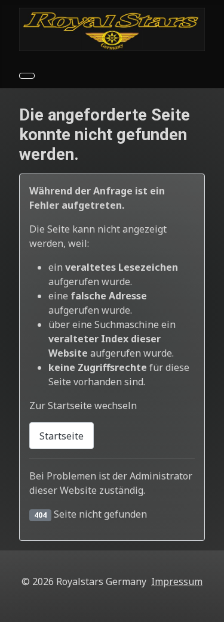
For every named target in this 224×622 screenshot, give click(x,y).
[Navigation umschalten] (27, 76)
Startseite (61, 435)
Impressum (176, 581)
